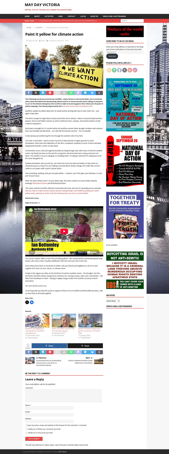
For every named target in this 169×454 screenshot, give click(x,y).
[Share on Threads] (99, 93)
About (37, 16)
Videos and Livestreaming (114, 16)
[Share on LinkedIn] (42, 93)
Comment (29, 388)
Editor (43, 41)
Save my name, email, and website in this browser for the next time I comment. (57, 425)
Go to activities (111, 245)
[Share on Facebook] (28, 93)
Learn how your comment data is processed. (71, 445)
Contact (71, 16)
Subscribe (112, 56)
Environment (59, 41)
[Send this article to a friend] (56, 93)
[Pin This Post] (49, 93)
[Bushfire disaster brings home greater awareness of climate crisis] (90, 320)
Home (27, 16)
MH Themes (63, 452)
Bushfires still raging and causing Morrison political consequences (34, 330)
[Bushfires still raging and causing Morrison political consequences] (37, 320)
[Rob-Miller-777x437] (64, 87)
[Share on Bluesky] (92, 93)
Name (27, 405)
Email (27, 412)
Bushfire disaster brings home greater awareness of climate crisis (89, 330)
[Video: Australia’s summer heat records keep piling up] (64, 320)
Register (94, 16)
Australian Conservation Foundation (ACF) (77, 106)
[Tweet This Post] (35, 93)
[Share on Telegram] (85, 93)
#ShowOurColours (40, 183)
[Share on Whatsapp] (71, 93)
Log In (83, 16)
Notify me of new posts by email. (40, 433)
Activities (49, 16)
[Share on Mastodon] (78, 93)
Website (28, 419)
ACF (38, 203)
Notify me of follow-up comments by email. (44, 429)
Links (60, 16)
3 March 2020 (33, 41)
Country (51, 41)
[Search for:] (132, 21)
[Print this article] (64, 93)
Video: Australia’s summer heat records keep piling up (63, 329)
